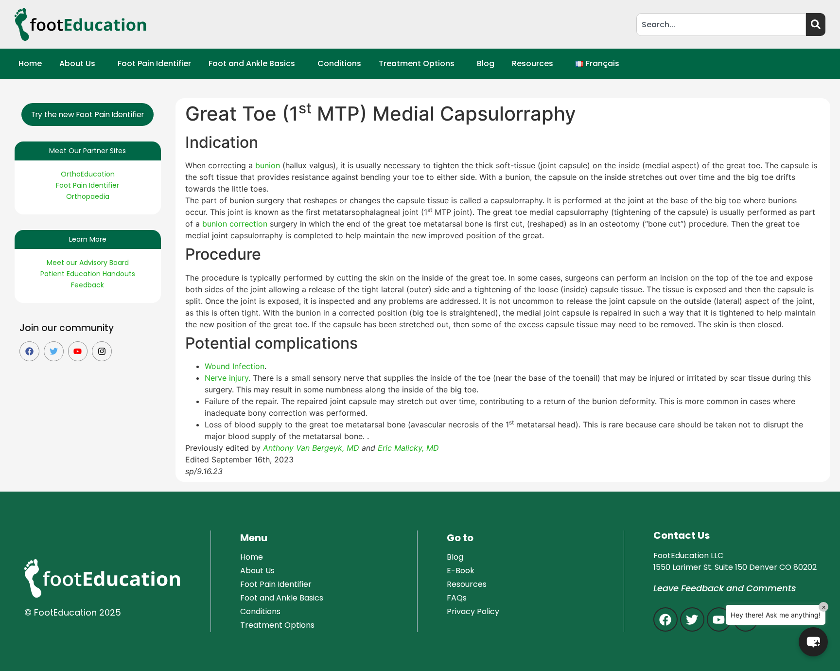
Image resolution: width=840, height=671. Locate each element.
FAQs (457, 597)
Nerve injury (226, 378)
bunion (268, 165)
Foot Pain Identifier (154, 63)
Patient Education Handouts (87, 274)
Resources (532, 63)
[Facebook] (29, 351)
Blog (485, 63)
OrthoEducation (88, 174)
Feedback (87, 285)
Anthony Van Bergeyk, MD (311, 448)
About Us (77, 63)
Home (30, 63)
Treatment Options (417, 63)
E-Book (460, 570)
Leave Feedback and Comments (724, 588)
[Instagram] (102, 351)
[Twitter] (54, 351)
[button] (80, 64)
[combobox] (721, 24)
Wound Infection (234, 366)
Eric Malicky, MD (409, 448)
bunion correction (234, 224)
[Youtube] (78, 351)
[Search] (815, 24)
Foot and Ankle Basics (252, 63)
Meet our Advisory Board (88, 262)
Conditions (339, 63)
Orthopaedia (87, 196)
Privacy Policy (473, 611)
